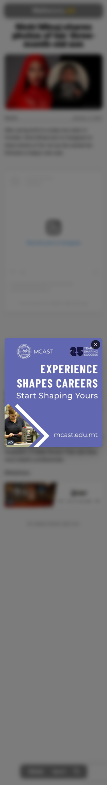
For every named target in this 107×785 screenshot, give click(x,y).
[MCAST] (53, 393)
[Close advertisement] (95, 344)
